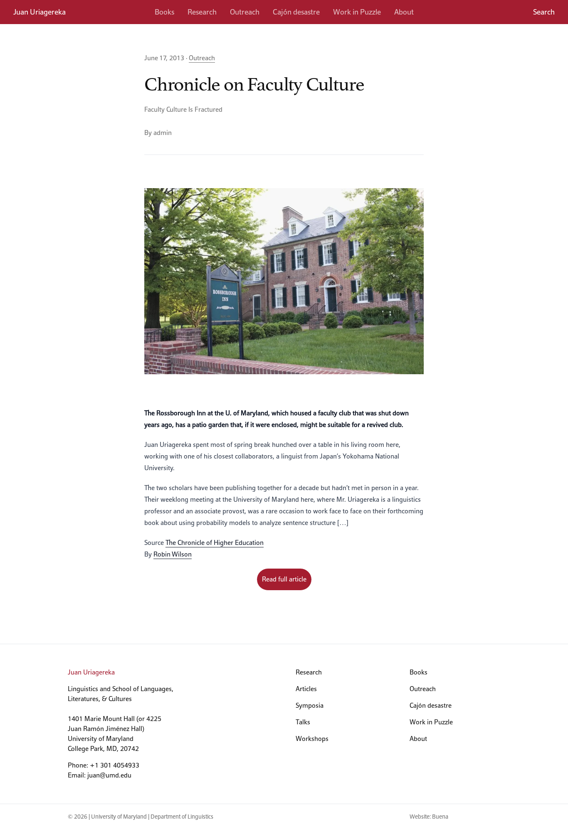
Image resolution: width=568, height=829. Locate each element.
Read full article (284, 579)
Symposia (310, 705)
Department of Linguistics (182, 816)
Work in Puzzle (357, 12)
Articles (306, 688)
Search (544, 12)
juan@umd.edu (109, 775)
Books (164, 12)
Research (202, 12)
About (404, 12)
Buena (440, 816)
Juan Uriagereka (39, 12)
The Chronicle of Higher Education (214, 542)
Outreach (244, 12)
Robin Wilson (172, 554)
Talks (303, 722)
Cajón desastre (296, 12)
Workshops (312, 738)
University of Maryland (119, 816)
